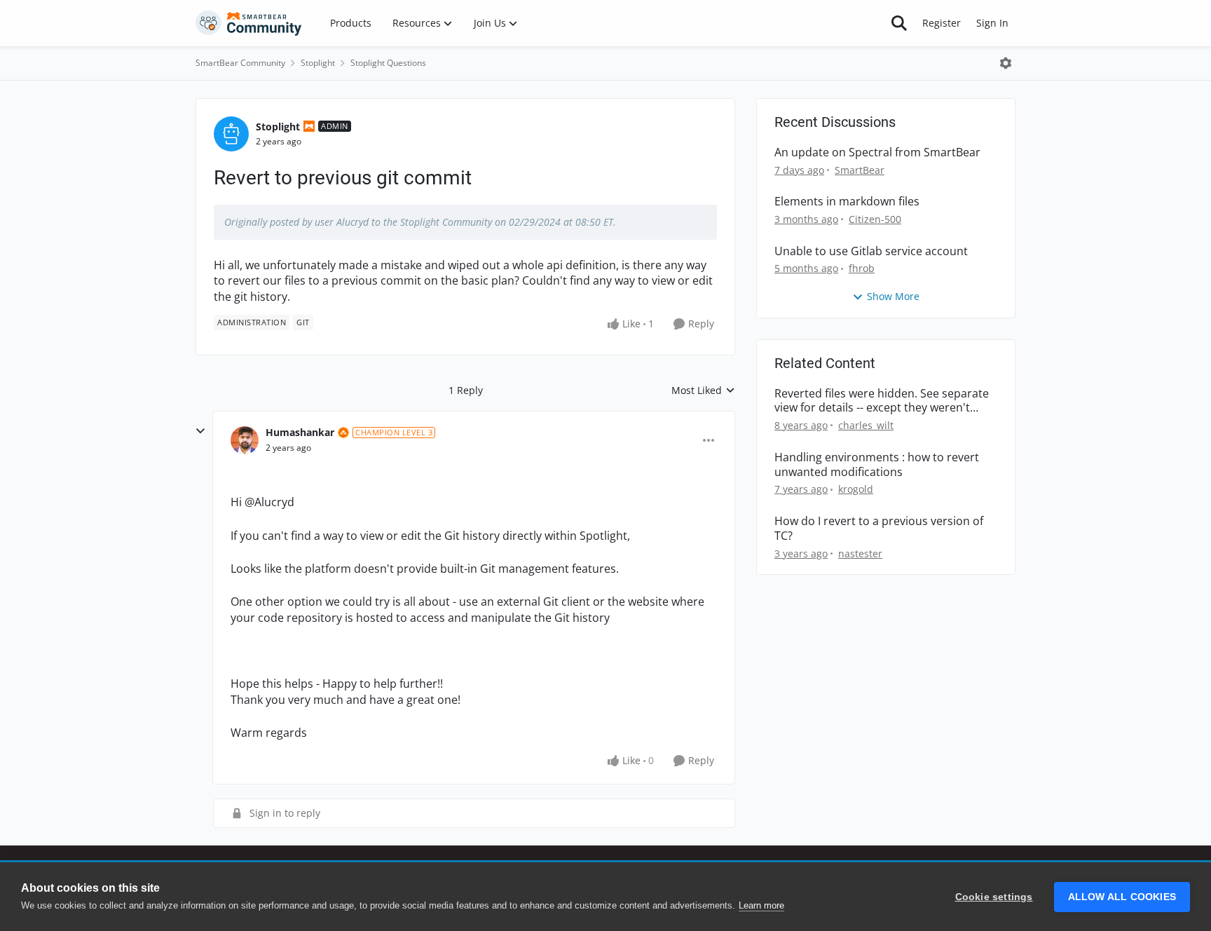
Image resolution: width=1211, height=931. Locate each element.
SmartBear (859, 170)
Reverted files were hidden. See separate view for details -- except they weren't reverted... (881, 401)
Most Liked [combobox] (703, 390)
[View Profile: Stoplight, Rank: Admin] (231, 133)
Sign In (992, 22)
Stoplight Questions (388, 63)
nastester (860, 553)
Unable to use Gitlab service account (871, 251)
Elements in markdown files (846, 201)
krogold (855, 489)
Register (941, 22)
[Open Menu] (1005, 63)
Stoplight (318, 63)
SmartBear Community (240, 63)
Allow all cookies (1122, 897)
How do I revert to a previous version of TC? (878, 528)
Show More (893, 296)
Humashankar (300, 432)
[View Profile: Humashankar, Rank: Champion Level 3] (245, 440)
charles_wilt (866, 425)
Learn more (761, 905)
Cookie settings (994, 897)
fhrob (862, 268)
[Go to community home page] (249, 23)
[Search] (899, 23)
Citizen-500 (875, 219)
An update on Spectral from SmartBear (877, 152)
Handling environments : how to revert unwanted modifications (876, 465)
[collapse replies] (200, 431)
